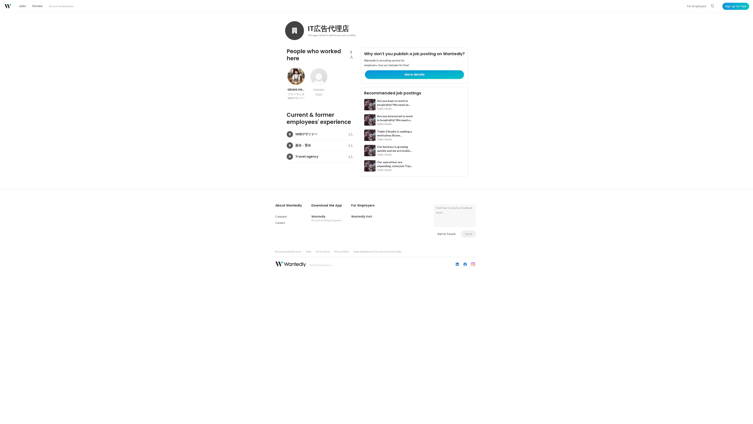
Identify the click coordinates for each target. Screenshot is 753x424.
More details (415, 74)
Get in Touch (446, 234)
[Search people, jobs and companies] (713, 6)
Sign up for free (735, 6)
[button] (288, 205)
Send (468, 234)
